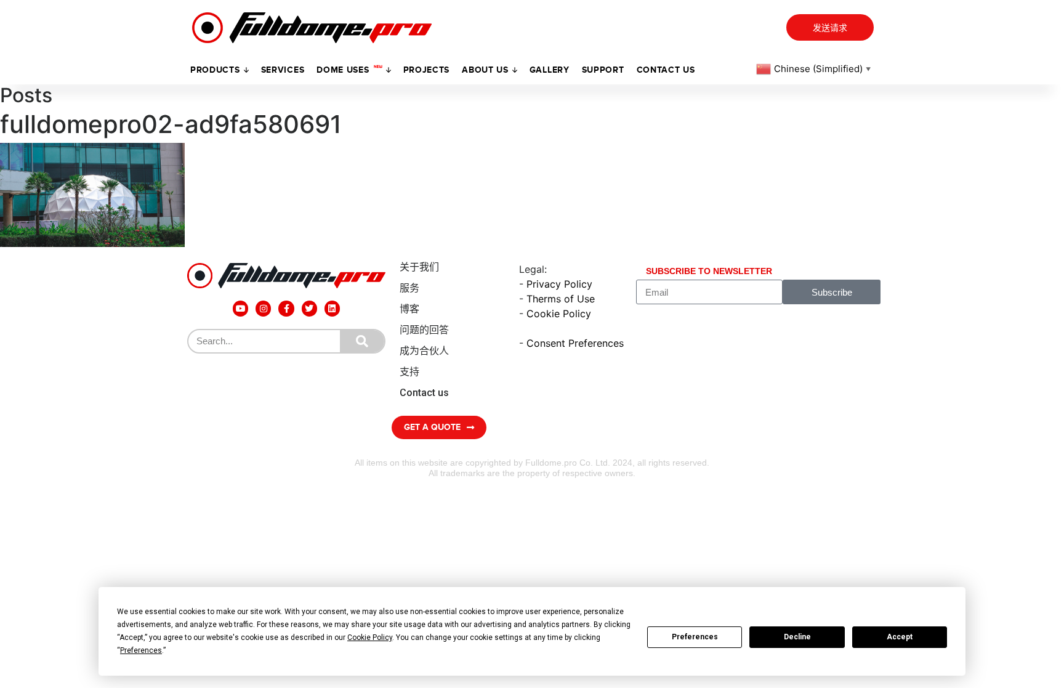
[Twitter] (309, 308)
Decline (797, 637)
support (603, 70)
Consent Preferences (575, 343)
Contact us (666, 70)
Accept (900, 637)
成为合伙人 (424, 351)
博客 (409, 309)
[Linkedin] (332, 308)
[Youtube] (240, 308)
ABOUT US (485, 70)
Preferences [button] (141, 650)
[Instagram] (263, 308)
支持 (409, 372)
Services (283, 70)
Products (215, 70)
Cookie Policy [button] (369, 637)
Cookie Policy (558, 313)
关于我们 (419, 267)
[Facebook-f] (286, 308)
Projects (426, 70)
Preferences (695, 637)
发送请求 (830, 28)
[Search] (362, 341)
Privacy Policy (559, 284)
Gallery (550, 70)
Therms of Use (560, 299)
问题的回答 (424, 330)
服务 (409, 288)
